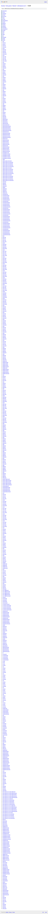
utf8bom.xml (5, 854)
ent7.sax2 (4, 575)
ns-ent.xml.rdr (5, 657)
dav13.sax (4, 267)
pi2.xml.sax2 (5, 734)
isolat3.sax (5, 643)
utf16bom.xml (5, 840)
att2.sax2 (4, 67)
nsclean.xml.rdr (5, 711)
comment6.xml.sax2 (6, 234)
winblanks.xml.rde (6, 869)
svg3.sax (4, 789)
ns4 (3, 680)
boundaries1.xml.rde (6, 153)
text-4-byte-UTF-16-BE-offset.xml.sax (10, 796)
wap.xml (4, 861)
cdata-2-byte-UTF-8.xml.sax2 (8, 166)
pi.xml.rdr (4, 725)
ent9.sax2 (4, 588)
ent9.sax (4, 587)
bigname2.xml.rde (6, 147)
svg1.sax (4, 775)
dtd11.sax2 (5, 408)
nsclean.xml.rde (5, 709)
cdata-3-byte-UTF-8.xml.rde (8, 169)
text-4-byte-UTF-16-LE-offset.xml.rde (10, 807)
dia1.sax (4, 379)
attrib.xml (4, 117)
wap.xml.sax (5, 865)
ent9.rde (4, 584)
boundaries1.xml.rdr (6, 155)
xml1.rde (4, 897)
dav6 (3, 333)
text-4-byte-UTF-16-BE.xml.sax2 (9, 804)
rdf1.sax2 (4, 741)
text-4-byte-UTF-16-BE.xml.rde (8, 800)
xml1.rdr (4, 898)
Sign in (45, 1)
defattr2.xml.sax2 (6, 373)
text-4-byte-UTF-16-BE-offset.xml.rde (10, 793)
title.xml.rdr (5, 822)
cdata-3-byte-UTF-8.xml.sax (8, 172)
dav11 (4, 249)
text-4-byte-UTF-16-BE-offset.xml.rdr (10, 794)
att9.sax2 (4, 116)
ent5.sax (4, 552)
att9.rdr (4, 113)
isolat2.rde (5, 633)
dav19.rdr (4, 301)
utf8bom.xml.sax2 (6, 859)
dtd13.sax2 (5, 422)
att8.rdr (4, 106)
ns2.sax (4, 670)
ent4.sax (4, 545)
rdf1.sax (4, 740)
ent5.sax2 (4, 554)
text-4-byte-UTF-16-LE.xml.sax (8, 816)
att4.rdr (4, 78)
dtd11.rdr (4, 405)
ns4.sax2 (4, 686)
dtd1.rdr (4, 391)
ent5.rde (4, 550)
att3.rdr (4, 72)
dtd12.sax (4, 413)
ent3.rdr (4, 537)
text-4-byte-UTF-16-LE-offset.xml (9, 805)
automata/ (5, 10)
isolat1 (4, 625)
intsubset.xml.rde (6, 612)
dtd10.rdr (4, 398)
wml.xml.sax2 (5, 880)
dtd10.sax (4, 399)
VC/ (3, 35)
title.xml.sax (5, 823)
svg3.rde (4, 786)
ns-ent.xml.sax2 (5, 659)
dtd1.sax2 (4, 394)
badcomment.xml (6, 124)
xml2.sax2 (4, 908)
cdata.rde (4, 181)
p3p (3, 715)
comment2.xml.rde (6, 202)
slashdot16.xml (5, 764)
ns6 (3, 694)
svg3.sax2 (4, 790)
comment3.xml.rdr (6, 210)
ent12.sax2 (5, 519)
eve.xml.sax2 (5, 602)
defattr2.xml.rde (6, 369)
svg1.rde (4, 772)
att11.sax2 (5, 60)
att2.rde (4, 63)
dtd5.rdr (4, 447)
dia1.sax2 (4, 380)
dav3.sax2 (4, 317)
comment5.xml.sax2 (6, 227)
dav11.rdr (4, 252)
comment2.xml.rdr (6, 204)
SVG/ (3, 31)
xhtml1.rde (5, 883)
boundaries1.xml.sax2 (7, 158)
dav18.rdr (4, 294)
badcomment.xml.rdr (6, 127)
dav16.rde (4, 279)
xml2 (3, 902)
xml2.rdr (4, 905)
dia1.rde (4, 376)
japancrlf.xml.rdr (6, 648)
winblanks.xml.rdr (6, 871)
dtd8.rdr (4, 468)
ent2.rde (4, 529)
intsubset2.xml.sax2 (6, 623)
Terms (13, 912)
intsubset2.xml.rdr (6, 620)
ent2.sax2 (4, 533)
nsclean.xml (5, 708)
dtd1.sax (4, 393)
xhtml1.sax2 (5, 887)
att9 (3, 110)
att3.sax (4, 73)
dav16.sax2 (5, 283)
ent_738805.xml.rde (6, 591)
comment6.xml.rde (6, 230)
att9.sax (4, 115)
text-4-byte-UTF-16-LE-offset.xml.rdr (9, 808)
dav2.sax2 (4, 311)
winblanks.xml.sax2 (6, 873)
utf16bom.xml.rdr (6, 843)
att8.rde (4, 105)
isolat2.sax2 (5, 637)
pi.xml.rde (4, 723)
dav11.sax (4, 254)
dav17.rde (4, 286)
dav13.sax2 (5, 269)
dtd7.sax (4, 462)
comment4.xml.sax (6, 219)
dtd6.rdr (4, 454)
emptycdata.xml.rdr (6, 488)
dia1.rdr (4, 377)
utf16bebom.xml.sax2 (7, 839)
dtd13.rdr (4, 419)
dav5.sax (4, 330)
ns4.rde (4, 682)
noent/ (4, 21)
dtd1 (3, 388)
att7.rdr (4, 99)
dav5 (3, 326)
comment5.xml (5, 222)
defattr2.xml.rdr (5, 370)
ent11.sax (4, 511)
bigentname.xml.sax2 (7, 137)
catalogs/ (4, 13)
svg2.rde (4, 779)
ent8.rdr (4, 579)
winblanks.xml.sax (6, 872)
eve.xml (4, 597)
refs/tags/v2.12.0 (21, 5)
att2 (3, 62)
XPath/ (4, 40)
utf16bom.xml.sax (6, 844)
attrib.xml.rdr (5, 120)
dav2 (3, 305)
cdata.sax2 (5, 185)
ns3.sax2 (4, 679)
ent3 (3, 534)
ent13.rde (4, 522)
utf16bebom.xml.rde (6, 834)
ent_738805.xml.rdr (6, 593)
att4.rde (4, 77)
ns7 (3, 701)
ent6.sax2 (4, 561)
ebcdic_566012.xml (6, 479)
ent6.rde (4, 556)
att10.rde (4, 49)
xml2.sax (4, 907)
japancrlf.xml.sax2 (6, 651)
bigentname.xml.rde (6, 133)
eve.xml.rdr (5, 600)
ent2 (3, 527)
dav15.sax (4, 274)
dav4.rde (4, 320)
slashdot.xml (5, 757)
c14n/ (4, 12)
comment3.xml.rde (6, 209)
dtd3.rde (4, 431)
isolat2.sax (5, 636)
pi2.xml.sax (5, 733)
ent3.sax (4, 538)
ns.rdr (4, 662)
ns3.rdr (4, 676)
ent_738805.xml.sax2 (6, 595)
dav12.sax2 (5, 262)
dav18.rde (4, 292)
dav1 (3, 235)
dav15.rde (4, 272)
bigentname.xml (6, 131)
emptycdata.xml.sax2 (7, 491)
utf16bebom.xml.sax (6, 837)
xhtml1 (4, 882)
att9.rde (4, 112)
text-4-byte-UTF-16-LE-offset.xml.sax (10, 809)
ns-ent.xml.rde (5, 655)
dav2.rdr (4, 308)
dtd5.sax (4, 448)
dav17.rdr (4, 287)
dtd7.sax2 (4, 463)
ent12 (4, 513)
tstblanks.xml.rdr (6, 829)
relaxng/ (4, 26)
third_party (9, 5)
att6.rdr (4, 92)
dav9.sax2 (4, 359)
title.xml (4, 819)
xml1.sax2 (4, 901)
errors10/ (4, 16)
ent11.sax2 (5, 512)
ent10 (4, 499)
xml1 (3, 896)
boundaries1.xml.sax (6, 156)
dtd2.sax (4, 427)
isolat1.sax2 (5, 630)
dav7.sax (4, 344)
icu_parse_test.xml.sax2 (7, 609)
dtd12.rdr (4, 412)
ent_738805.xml (6, 590)
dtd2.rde (4, 424)
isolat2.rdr (4, 634)
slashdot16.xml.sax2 (6, 769)
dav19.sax (4, 302)
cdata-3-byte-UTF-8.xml (7, 167)
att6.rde (4, 91)
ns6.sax (4, 698)
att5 (3, 83)
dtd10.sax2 (5, 401)
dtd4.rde (4, 438)
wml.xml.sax (5, 879)
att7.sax (4, 101)
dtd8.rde (4, 466)
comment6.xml (5, 229)
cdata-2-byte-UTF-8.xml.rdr (8, 163)
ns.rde (4, 661)
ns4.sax (4, 684)
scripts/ (4, 30)
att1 (3, 41)
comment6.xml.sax (6, 233)
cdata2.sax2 (5, 192)
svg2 (3, 777)
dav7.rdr (4, 342)
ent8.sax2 (4, 582)
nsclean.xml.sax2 (6, 713)
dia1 (3, 374)
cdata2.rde (5, 188)
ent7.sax (4, 573)
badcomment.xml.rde (7, 126)
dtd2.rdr (4, 426)
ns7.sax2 (4, 707)
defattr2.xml (5, 367)
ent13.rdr (4, 523)
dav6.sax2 (4, 338)
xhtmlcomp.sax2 (6, 894)
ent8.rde (4, 577)
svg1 (3, 770)
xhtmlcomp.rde (5, 890)
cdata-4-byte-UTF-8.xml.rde (8, 176)
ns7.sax (4, 705)
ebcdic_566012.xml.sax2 (7, 484)
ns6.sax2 (4, 700)
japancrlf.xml (5, 645)
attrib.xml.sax (5, 122)
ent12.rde (4, 515)
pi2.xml (4, 729)
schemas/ (4, 27)
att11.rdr (4, 58)
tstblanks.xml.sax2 (6, 832)
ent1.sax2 (4, 498)
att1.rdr (4, 44)
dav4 (3, 319)
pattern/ (4, 23)
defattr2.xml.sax (6, 372)
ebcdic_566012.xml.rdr (7, 481)
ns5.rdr (4, 690)
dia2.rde (4, 383)
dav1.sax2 (4, 241)
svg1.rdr (4, 773)
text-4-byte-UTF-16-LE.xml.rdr (8, 815)
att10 (4, 48)
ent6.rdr (4, 558)
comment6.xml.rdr (6, 231)
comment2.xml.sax (6, 205)
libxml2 (14, 5)
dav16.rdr (4, 280)
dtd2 (3, 423)
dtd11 (4, 402)
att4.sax (4, 80)
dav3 (3, 312)
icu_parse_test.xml (6, 604)
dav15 (4, 270)
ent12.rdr (4, 516)
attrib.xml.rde (5, 119)
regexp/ (4, 24)
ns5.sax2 (4, 693)
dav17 (4, 284)
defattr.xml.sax (5, 365)
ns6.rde (4, 695)
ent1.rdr (4, 495)
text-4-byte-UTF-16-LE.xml (8, 812)
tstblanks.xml (5, 826)
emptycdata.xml (6, 486)
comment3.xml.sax (6, 212)
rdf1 (3, 736)
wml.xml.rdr (5, 877)
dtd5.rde (4, 445)
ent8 (3, 576)
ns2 (3, 666)
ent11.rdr (4, 509)
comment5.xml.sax (6, 226)
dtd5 (3, 444)
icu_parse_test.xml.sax (7, 608)
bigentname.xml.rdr (6, 134)
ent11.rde (4, 508)
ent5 (3, 548)
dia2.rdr (4, 384)
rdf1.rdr (4, 738)
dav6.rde (4, 334)
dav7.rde (4, 341)
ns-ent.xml (5, 654)
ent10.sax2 (5, 505)
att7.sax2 (4, 102)
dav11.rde (4, 251)
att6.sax (4, 94)
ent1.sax (4, 497)
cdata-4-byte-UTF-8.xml (7, 174)
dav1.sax (4, 240)
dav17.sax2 (5, 290)
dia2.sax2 (4, 387)
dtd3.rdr (4, 433)
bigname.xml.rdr (6, 141)
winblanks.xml (5, 868)
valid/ (4, 34)
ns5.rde (4, 689)
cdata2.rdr (4, 190)
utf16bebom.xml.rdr (6, 836)
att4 (3, 76)
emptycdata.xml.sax (6, 490)
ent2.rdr (4, 530)
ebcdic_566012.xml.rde (7, 480)
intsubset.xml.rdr (6, 613)
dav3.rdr (4, 315)
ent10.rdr (4, 502)
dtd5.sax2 (4, 450)
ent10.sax (4, 504)
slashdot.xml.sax (6, 761)
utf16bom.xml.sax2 (6, 845)
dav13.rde (4, 265)
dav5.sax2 (4, 331)
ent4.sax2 (4, 547)
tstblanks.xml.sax (6, 830)
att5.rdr (4, 85)
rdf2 (3, 743)
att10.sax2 (5, 53)
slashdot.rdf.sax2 (6, 755)
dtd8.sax (4, 469)
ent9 (3, 583)
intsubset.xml (5, 611)
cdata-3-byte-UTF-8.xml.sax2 (8, 173)
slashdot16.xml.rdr (6, 766)
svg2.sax (4, 782)
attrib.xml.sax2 (5, 123)
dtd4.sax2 (4, 443)
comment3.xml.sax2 (6, 213)
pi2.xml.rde (5, 730)
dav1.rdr (4, 238)
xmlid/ (4, 38)
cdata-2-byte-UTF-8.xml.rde (8, 162)
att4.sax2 (4, 81)
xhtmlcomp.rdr (5, 891)
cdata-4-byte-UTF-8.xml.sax (8, 179)
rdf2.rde (4, 744)
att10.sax (4, 52)
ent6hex (4, 562)
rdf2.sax (4, 747)
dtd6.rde (4, 452)
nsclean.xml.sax (5, 712)
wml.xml (4, 875)
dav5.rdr (4, 329)
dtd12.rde (4, 411)
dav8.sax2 (4, 352)
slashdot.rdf (5, 750)
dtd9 (3, 472)
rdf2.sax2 (4, 748)
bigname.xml (5, 138)
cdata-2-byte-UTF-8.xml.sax (8, 165)
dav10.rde (4, 244)
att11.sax (4, 59)
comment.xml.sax (6, 198)
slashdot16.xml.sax (6, 768)
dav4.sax (4, 323)
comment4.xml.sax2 (6, 220)
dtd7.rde (4, 459)
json (46, 912)
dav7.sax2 (4, 345)
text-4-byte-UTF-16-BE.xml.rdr (8, 801)
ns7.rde (4, 702)
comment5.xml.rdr (6, 224)
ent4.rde (4, 543)
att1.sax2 (4, 47)
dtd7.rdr (4, 461)
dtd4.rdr (4, 440)
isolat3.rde (5, 640)
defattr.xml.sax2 (6, 366)
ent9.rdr (4, 586)
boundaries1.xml (6, 152)
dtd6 (3, 451)
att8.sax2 (4, 109)
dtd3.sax (4, 434)
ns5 (3, 687)
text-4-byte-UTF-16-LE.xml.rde (8, 814)
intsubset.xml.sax (6, 615)
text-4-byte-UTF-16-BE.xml (8, 798)
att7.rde (4, 98)
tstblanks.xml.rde (6, 827)
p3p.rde (4, 716)
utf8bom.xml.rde (6, 855)
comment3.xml (5, 208)
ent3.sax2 (4, 540)
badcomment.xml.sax (7, 128)
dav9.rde (4, 355)
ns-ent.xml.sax (5, 658)
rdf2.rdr (4, 745)
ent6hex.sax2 (5, 568)
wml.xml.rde (5, 876)
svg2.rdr (4, 780)
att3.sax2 (4, 74)
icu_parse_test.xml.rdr (7, 606)
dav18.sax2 (5, 297)
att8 (3, 103)
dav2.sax (4, 309)
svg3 (3, 784)
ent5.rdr (4, 551)
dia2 (3, 381)
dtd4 (3, 437)
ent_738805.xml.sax (6, 594)
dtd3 (3, 430)
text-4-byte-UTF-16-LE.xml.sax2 (9, 818)
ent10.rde (4, 501)
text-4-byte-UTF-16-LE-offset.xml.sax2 (10, 811)
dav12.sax (4, 260)
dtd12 (4, 409)
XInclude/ (4, 37)
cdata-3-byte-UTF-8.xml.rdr (8, 170)
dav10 (4, 242)
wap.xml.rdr (5, 864)
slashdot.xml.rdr (6, 759)
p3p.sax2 (4, 720)
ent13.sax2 (5, 526)
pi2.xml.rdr (4, 732)
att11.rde (4, 56)
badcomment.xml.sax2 (7, 130)
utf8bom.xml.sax (6, 858)
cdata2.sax (5, 191)
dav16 (4, 277)
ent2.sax (4, 531)
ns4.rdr (4, 683)
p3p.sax (4, 719)
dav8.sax (4, 351)
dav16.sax (4, 281)
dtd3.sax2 (4, 436)
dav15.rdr (4, 273)
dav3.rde (4, 313)
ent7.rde (4, 570)
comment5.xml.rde (6, 223)
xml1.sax (4, 900)
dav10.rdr (4, 245)
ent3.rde (4, 536)
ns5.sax (4, 691)
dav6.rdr (4, 336)
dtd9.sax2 (4, 477)
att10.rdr (4, 51)
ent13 (4, 520)
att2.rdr (4, 65)
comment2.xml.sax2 (6, 206)
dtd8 (3, 465)
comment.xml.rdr (6, 197)
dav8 (3, 347)
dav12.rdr (4, 259)
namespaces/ (5, 20)
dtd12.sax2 (5, 415)
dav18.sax (4, 295)
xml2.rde (4, 904)
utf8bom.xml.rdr (6, 857)
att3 (3, 69)
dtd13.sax (4, 420)
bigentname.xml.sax (6, 135)
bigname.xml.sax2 (6, 144)
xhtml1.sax (5, 886)
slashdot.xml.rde (6, 758)
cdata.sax (4, 184)
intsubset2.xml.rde (6, 619)
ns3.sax (4, 677)
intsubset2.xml (5, 618)
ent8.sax (4, 580)
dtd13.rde (4, 418)
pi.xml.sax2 (5, 727)
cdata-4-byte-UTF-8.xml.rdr (8, 177)
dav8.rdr (4, 349)
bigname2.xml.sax (6, 149)
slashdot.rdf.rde (5, 751)
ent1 (3, 493)
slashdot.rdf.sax (6, 754)
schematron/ (5, 28)
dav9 (3, 354)
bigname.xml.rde (6, 140)
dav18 (4, 291)
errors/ (4, 15)
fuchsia (3, 5)
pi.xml (4, 722)
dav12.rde (4, 258)
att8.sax (4, 108)
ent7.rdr (4, 572)
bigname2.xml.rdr (6, 148)
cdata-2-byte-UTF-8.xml (7, 160)
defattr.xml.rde (5, 362)
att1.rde (4, 42)
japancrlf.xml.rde (6, 647)
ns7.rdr (4, 704)
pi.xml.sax (4, 726)
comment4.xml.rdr (6, 217)
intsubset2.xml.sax (6, 622)
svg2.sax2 (4, 783)
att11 (4, 55)
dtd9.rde (4, 473)
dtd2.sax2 (4, 429)
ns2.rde (4, 668)
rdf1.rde (4, 737)
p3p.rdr (4, 718)
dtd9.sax (4, 476)
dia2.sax (4, 386)
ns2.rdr (4, 669)
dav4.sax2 (4, 324)
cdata (4, 159)
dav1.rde (4, 237)
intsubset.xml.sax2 (6, 616)
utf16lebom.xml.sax (6, 851)
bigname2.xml (5, 145)
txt (43, 912)
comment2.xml (5, 201)
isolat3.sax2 (5, 644)
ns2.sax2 (4, 672)
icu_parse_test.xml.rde (7, 605)
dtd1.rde (4, 390)
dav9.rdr (4, 356)
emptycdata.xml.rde (6, 487)
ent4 (3, 541)
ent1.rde (4, 494)
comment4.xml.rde (6, 216)
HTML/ (4, 19)
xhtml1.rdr (4, 884)
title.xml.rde (5, 821)
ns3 (3, 673)
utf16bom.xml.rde (6, 841)
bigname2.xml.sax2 (6, 151)
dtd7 (3, 458)
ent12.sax (4, 518)
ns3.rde (4, 675)
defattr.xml (5, 361)
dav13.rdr (4, 266)
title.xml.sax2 (5, 825)
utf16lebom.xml (6, 847)
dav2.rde (4, 306)
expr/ (4, 17)
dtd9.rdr (4, 474)
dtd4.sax (4, 441)
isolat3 (4, 638)
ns (3, 652)
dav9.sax (4, 358)
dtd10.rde (4, 397)
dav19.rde (4, 299)
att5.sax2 (4, 88)
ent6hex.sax (5, 566)
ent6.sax (4, 559)
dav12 (4, 256)
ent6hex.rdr (5, 565)
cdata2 (4, 187)
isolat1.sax (5, 629)
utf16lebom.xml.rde (6, 848)
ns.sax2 (4, 665)
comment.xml (5, 194)
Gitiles (7, 912)
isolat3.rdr (4, 641)
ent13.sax (4, 525)
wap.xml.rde (5, 862)
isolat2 (4, 632)
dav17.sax (4, 288)
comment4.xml (5, 215)
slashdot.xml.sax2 (6, 762)
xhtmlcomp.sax (5, 893)
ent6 (3, 555)
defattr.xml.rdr (5, 363)
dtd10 (4, 395)
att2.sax (4, 66)
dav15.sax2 (5, 276)
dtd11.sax (4, 406)
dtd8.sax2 (4, 470)
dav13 (4, 263)
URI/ (3, 33)
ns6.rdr (4, 697)
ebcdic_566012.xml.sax (7, 483)
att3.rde (4, 70)
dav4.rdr (4, 322)
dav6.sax (4, 337)
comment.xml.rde (6, 195)
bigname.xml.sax (6, 142)
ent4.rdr (4, 544)
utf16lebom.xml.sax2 (6, 852)
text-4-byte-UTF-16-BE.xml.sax (8, 802)
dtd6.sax (4, 455)
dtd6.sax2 (4, 456)
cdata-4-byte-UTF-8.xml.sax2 (8, 180)
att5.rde (4, 84)
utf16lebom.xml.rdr (6, 850)
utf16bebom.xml (6, 833)
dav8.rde (4, 348)
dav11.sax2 (5, 255)
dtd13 (4, 416)
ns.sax (4, 663)
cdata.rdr (4, 183)
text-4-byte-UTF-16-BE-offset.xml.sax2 (10, 797)
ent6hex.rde (5, 563)
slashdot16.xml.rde (6, 765)
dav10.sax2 (5, 248)
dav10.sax (4, 247)
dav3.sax (4, 316)
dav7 (3, 340)
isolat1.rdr (4, 627)
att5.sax (4, 87)
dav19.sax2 (5, 304)
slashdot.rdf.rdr (5, 752)
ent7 (3, 569)
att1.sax (4, 45)
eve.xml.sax (5, 601)
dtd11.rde (4, 404)
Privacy (10, 912)
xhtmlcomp (5, 889)
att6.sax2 (4, 95)
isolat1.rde (5, 626)
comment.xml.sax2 (6, 199)
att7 (3, 97)
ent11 (4, 506)
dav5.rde (4, 327)
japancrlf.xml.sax (6, 650)
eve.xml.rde (5, 598)
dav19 (4, 298)
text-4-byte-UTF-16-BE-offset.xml (9, 791)
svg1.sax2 (4, 776)
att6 (3, 90)
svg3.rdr (4, 787)
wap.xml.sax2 (5, 866)
